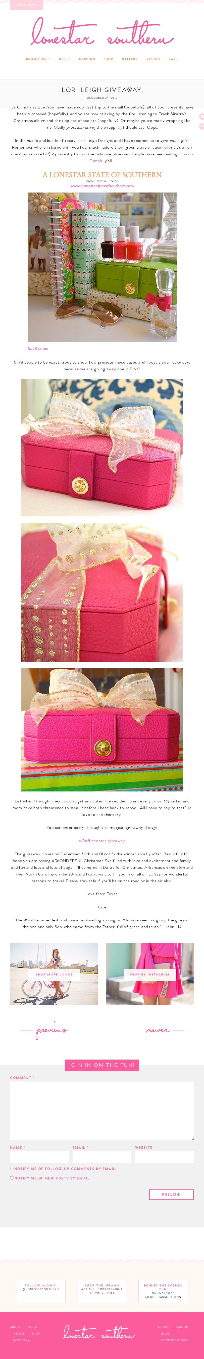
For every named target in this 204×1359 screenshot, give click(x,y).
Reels (64, 59)
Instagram (26, 5)
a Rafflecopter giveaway (102, 841)
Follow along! (41, 1287)
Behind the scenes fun (163, 1291)
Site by (162, 1327)
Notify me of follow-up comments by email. (66, 1169)
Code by (182, 1327)
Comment (22, 1078)
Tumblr (96, 161)
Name (17, 1148)
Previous (51, 1030)
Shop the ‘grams (102, 1289)
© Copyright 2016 (174, 1340)
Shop (108, 59)
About (15, 1327)
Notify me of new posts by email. (53, 1178)
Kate (173, 59)
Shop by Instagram (150, 974)
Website (144, 1148)
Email (81, 1148)
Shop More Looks (54, 974)
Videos (153, 59)
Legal (165, 1333)
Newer (157, 1030)
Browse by (36, 59)
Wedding (86, 59)
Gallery (130, 59)
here (166, 147)
